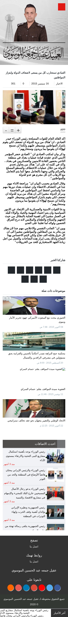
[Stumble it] (29, 270)
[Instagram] (18, 587)
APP (62, 129)
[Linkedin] (26, 587)
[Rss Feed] (10, 587)
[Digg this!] (20, 270)
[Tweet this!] (56, 270)
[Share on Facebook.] (47, 270)
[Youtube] (42, 587)
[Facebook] (57, 587)
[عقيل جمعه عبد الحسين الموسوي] (30, 21)
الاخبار (59, 83)
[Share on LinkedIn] (11, 270)
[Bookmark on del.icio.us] (43, 279)
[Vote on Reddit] (38, 270)
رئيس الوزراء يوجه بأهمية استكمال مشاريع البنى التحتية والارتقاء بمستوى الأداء (24, 611)
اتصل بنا (34, 546)
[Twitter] (49, 587)
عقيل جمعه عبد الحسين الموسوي (21, 598)
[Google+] (34, 587)
